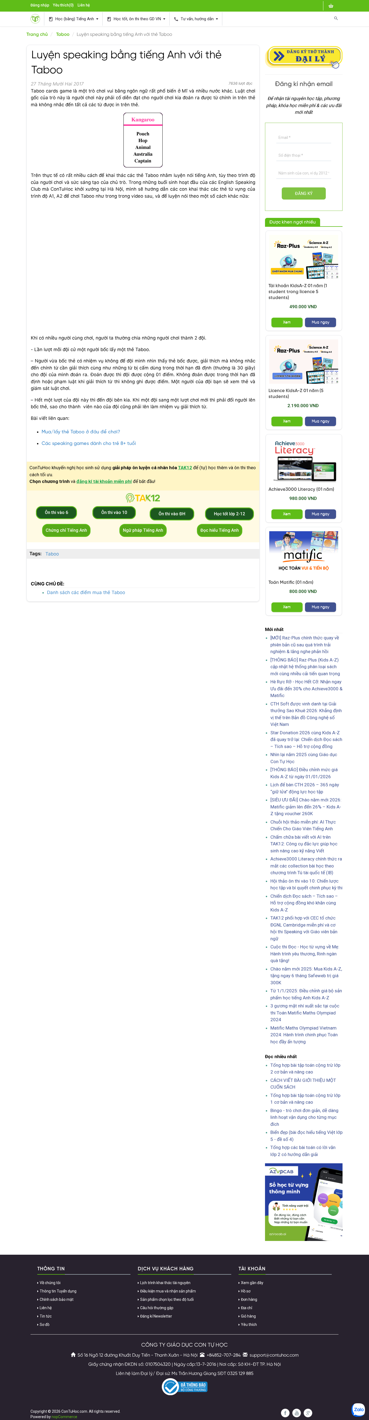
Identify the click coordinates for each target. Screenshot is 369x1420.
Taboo (62, 34)
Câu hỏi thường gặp (156, 1308)
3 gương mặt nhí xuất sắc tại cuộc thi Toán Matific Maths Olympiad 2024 (304, 1012)
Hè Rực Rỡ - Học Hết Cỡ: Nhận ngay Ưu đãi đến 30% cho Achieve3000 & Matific (306, 688)
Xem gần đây (252, 1283)
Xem (287, 322)
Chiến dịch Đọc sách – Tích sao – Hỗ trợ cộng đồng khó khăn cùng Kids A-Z (304, 903)
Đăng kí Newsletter (156, 1316)
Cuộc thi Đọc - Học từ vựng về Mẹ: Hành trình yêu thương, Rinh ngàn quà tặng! (304, 953)
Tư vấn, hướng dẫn (194, 19)
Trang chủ (37, 34)
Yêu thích (249, 1324)
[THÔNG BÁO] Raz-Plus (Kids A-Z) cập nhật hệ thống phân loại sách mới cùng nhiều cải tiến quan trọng (305, 666)
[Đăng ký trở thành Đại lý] (304, 56)
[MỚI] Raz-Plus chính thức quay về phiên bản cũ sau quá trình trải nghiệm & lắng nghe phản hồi (304, 644)
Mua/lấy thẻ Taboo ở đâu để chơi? (81, 432)
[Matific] (304, 553)
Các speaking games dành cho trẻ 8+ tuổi (89, 443)
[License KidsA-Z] (304, 361)
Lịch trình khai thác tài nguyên (165, 1283)
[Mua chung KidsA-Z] (304, 257)
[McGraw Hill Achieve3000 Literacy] (304, 460)
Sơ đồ (44, 1324)
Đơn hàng (249, 1299)
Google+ (308, 1413)
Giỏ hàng (248, 1316)
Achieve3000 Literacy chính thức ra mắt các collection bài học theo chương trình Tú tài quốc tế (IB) (306, 865)
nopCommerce (64, 1417)
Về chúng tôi (50, 1283)
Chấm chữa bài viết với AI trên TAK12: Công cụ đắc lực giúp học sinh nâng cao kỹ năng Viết (303, 843)
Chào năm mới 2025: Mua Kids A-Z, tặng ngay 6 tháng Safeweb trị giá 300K (306, 975)
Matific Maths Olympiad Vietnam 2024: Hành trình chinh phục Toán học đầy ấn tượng (304, 1034)
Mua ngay (320, 322)
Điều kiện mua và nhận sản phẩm (168, 1291)
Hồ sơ (245, 1291)
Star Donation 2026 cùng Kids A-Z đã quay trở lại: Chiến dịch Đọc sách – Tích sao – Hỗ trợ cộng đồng (306, 739)
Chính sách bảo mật (56, 1299)
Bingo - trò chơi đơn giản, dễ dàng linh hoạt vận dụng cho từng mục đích (304, 1117)
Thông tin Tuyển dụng (58, 1291)
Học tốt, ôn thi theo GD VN (134, 19)
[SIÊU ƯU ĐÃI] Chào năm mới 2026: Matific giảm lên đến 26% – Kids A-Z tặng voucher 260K (305, 806)
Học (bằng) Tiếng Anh (71, 19)
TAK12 (185, 467)
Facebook (285, 1413)
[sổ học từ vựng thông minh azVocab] (304, 1202)
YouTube (296, 1413)
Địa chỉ (246, 1308)
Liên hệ (84, 5)
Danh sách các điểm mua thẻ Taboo (86, 592)
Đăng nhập (40, 5)
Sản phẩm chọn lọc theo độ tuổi (167, 1299)
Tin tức (46, 1316)
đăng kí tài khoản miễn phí (104, 481)
